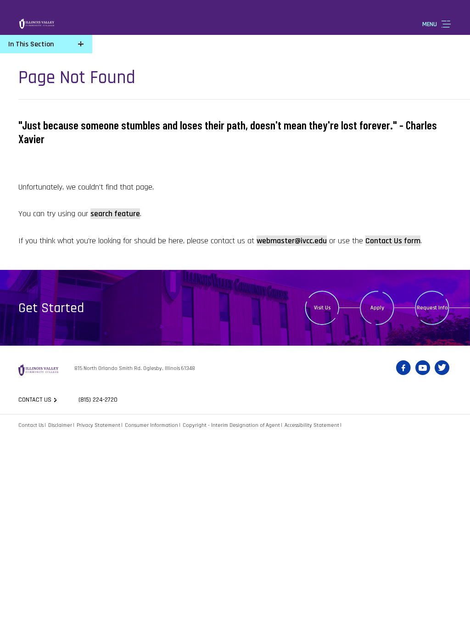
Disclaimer (60, 425)
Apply (377, 307)
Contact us (34, 400)
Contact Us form (392, 240)
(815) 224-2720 (98, 400)
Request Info (432, 307)
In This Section (31, 44)
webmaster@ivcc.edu (292, 240)
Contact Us (31, 425)
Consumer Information (151, 425)
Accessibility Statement (312, 425)
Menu (429, 24)
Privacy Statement (98, 425)
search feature (115, 213)
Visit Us (322, 307)
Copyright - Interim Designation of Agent (231, 425)
